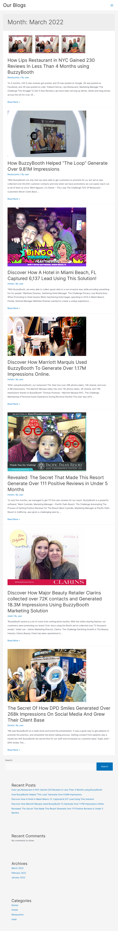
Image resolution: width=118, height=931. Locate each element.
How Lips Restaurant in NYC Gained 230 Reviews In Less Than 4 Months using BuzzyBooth (51, 66)
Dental (11, 725)
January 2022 (18, 877)
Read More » (14, 102)
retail (10, 616)
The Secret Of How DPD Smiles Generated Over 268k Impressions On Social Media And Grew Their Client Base (59, 714)
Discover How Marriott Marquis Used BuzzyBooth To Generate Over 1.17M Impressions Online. (47, 368)
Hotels (11, 283)
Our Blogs (14, 5)
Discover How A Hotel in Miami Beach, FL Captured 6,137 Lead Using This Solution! (53, 799)
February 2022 (19, 873)
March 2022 (18, 868)
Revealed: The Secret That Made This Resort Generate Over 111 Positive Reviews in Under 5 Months (58, 483)
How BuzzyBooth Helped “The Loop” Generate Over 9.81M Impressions (47, 794)
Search (8, 760)
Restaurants (14, 77)
